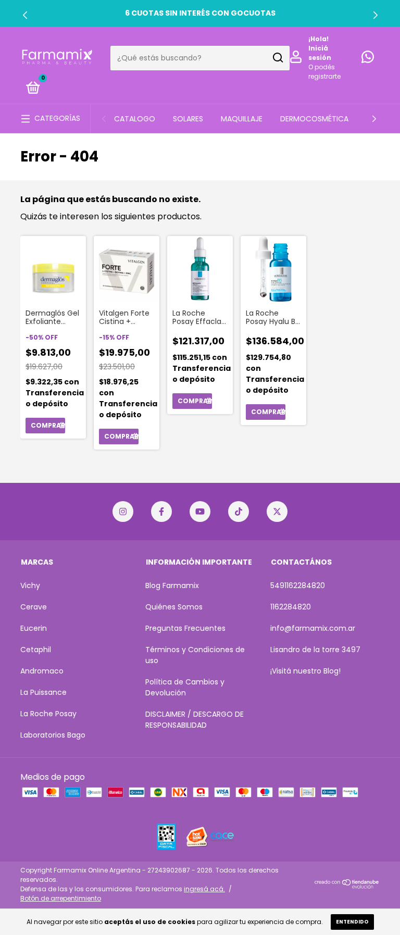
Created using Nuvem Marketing (200, 346)
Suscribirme (200, 309)
